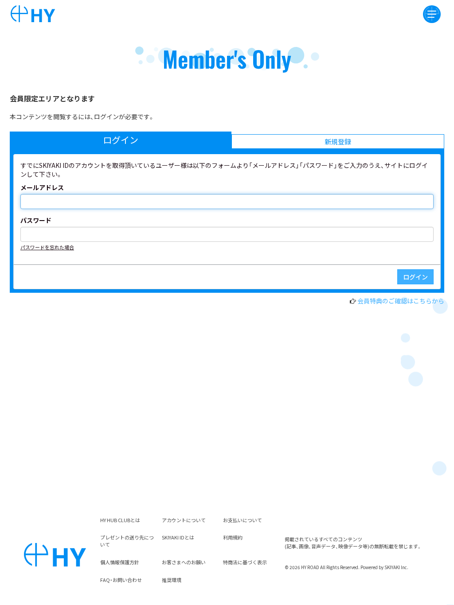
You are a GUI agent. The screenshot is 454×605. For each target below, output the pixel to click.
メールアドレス (42, 187)
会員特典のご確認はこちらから (400, 300)
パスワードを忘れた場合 (47, 247)
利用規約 (233, 537)
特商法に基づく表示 (245, 562)
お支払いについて (242, 520)
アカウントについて (184, 520)
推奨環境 (171, 579)
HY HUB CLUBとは (120, 520)
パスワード (35, 220)
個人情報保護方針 (119, 562)
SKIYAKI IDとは (178, 537)
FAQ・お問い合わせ (121, 579)
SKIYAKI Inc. (396, 567)
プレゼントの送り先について (127, 541)
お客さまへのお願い (184, 562)
